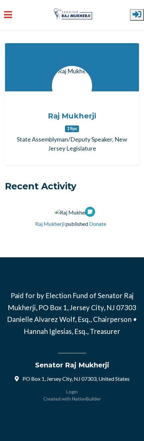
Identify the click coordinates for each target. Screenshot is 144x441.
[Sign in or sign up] (137, 15)
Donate (97, 223)
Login (72, 391)
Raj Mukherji (72, 115)
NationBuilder (86, 399)
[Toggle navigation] (8, 15)
